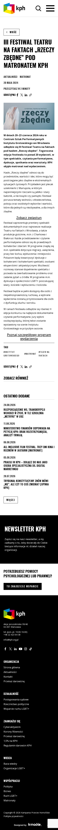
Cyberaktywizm (12, 727)
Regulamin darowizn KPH (18, 745)
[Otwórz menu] (50, 8)
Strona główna (12, 667)
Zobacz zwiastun (29, 217)
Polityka (8, 786)
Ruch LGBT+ (10, 795)
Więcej (12, 500)
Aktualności (10, 77)
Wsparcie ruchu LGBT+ (16, 708)
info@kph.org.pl (11, 639)
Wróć (13, 32)
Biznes (7, 791)
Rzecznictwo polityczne (16, 704)
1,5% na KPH (11, 741)
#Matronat (30, 353)
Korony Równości (13, 731)
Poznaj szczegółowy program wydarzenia (29, 337)
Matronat (25, 77)
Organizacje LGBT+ (14, 768)
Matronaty (9, 800)
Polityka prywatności (13, 816)
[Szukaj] (38, 8)
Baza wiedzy (10, 763)
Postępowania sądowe (16, 699)
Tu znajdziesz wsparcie (23, 586)
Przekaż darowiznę (14, 681)
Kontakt (8, 676)
